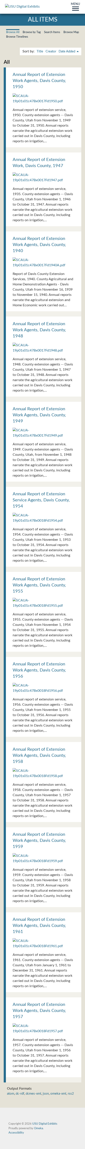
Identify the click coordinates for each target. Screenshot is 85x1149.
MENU (75, 4)
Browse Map (71, 32)
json (46, 1093)
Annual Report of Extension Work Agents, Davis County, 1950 (39, 80)
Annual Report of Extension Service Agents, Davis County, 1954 (41, 500)
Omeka (38, 1128)
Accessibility (16, 1132)
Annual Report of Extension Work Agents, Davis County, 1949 (39, 415)
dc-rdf (20, 1093)
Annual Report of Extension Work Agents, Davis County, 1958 (39, 755)
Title (40, 51)
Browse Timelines (17, 36)
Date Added (67, 51)
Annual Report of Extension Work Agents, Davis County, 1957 (39, 1010)
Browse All (12, 32)
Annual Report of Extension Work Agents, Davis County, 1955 (39, 585)
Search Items (52, 32)
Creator (51, 51)
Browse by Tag (32, 32)
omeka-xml (58, 1093)
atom (10, 1093)
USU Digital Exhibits (44, 1123)
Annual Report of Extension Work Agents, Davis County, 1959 (39, 840)
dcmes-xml (33, 1093)
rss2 (71, 1093)
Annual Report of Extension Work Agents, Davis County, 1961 (39, 925)
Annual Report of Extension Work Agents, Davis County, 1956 (39, 670)
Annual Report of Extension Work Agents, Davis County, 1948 (39, 330)
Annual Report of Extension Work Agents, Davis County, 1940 (39, 244)
